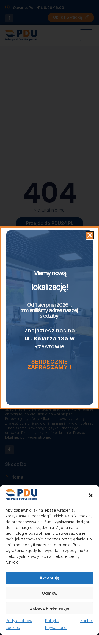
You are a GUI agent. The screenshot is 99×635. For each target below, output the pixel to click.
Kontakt (87, 620)
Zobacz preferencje (49, 608)
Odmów (49, 593)
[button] (91, 495)
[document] (49, 317)
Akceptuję (49, 578)
